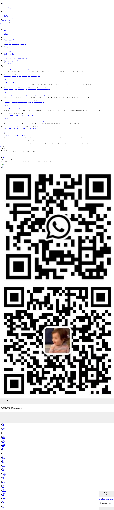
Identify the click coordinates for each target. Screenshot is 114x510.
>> (5, 146)
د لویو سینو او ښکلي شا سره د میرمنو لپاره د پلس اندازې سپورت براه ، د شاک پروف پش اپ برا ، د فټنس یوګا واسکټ (27, 89)
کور (2, 2)
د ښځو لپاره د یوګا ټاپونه (14, 162)
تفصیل (5, 79)
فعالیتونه (6, 16)
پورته (5, 30)
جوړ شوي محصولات (5, 156)
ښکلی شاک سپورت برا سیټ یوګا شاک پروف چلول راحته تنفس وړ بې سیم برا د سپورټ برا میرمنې (22, 128)
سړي (4, 9)
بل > (6, 146)
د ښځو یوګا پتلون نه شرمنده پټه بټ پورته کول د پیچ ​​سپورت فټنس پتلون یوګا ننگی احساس (22, 76)
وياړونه (5, 14)
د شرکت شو (5, 15)
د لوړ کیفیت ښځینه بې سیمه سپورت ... (10, 40)
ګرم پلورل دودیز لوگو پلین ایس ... (10, 61)
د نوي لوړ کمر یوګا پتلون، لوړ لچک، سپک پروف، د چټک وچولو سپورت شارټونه (19, 115)
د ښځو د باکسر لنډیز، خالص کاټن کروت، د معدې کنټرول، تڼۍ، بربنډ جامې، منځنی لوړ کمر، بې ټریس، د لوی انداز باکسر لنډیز (29, 95)
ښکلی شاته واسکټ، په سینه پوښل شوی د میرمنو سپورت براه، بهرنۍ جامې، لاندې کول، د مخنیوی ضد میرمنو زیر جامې (27, 121)
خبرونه (3, 11)
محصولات (3, 3)
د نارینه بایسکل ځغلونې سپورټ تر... (10, 49)
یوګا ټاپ (2, 162)
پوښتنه (7, 79)
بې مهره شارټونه (23, 162)
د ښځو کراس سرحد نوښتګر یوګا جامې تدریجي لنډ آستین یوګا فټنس (17, 69)
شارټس (7, 5)
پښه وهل (7, 6)
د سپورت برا (7, 162)
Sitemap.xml (4, 157)
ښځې (4, 4)
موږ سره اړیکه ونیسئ (6, 20)
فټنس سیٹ (7, 7)
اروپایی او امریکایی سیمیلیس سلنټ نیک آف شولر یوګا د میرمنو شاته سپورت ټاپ (20, 108)
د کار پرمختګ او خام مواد (8, 18)
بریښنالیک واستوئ (3, 169)
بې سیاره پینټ (6, 34)
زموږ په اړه (4, 12)
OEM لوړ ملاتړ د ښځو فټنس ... (9, 54)
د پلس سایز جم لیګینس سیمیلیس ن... (10, 42)
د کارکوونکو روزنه (7, 13)
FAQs (5, 17)
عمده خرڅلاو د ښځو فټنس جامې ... (9, 63)
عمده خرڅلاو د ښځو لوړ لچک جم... (9, 56)
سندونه (3, 19)
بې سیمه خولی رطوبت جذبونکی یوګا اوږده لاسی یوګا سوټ (15, 135)
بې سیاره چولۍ (8, 8)
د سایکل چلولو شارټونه (10, 10)
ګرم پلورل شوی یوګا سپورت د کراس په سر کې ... (12, 47)
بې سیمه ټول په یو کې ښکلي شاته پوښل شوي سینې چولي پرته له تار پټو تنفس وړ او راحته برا (22, 141)
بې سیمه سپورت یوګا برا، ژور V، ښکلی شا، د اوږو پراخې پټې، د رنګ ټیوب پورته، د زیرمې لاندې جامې (24, 102)
